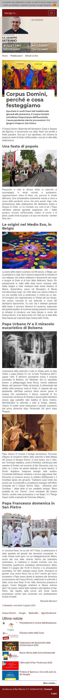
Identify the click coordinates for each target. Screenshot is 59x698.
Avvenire (8, 605)
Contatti (48, 689)
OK (54, 5)
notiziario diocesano (40, 47)
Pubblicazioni (16, 55)
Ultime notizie (12, 618)
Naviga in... (10, 13)
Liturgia (22, 612)
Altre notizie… (50, 683)
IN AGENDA (37, 20)
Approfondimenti (48, 612)
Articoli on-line (31, 55)
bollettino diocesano (12, 47)
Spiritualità (33, 612)
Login (54, 693)
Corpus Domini (9, 612)
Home (5, 55)
